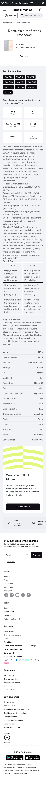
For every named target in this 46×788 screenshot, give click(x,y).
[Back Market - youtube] (17, 595)
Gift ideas (8, 686)
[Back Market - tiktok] (12, 595)
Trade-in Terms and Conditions (16, 709)
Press (6, 580)
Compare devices (11, 679)
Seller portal (9, 653)
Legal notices (9, 724)
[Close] (43, 3)
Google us (16, 494)
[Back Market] (23, 10)
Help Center (9, 611)
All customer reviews (12, 682)
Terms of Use (9, 702)
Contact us (8, 608)
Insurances (8, 638)
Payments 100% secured (14, 656)
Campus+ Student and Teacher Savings (20, 646)
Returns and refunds (12, 619)
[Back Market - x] (29, 595)
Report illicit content (12, 727)
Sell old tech (9, 642)
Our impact (8, 583)
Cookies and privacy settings (15, 713)
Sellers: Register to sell (13, 649)
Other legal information (13, 720)
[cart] (40, 9)
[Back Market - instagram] (6, 595)
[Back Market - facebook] (23, 595)
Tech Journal (9, 675)
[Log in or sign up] (34, 9)
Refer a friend (9, 631)
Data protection (10, 716)
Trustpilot (8, 591)
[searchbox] (33, 15)
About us (7, 576)
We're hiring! (9, 587)
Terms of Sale (9, 706)
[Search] (22, 15)
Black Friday (9, 690)
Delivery (7, 615)
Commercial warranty (12, 635)
